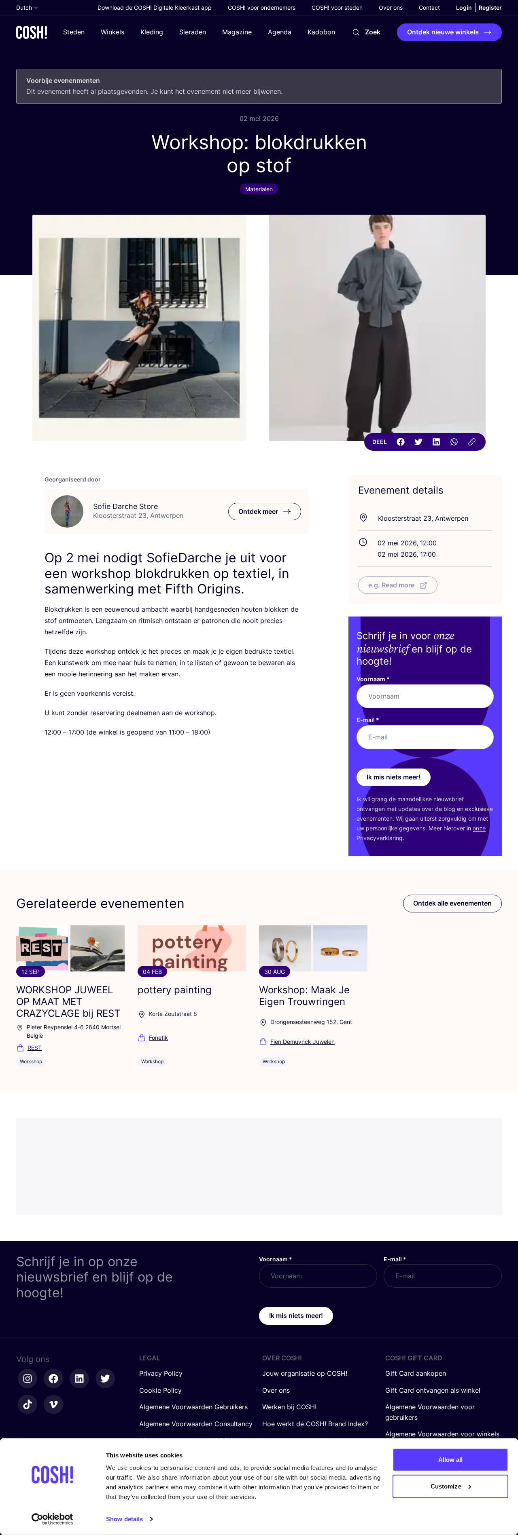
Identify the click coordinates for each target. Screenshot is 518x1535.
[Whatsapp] (454, 442)
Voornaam (373, 679)
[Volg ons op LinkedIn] (79, 1378)
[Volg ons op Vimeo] (53, 1404)
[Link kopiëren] (472, 442)
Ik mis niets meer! (393, 777)
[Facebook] (401, 442)
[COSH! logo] (31, 32)
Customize (446, 1485)
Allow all (450, 1459)
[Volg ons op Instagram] (27, 1378)
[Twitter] (418, 442)
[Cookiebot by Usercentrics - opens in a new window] (52, 1519)
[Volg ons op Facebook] (53, 1378)
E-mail (368, 719)
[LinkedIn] (436, 442)
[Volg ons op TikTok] (27, 1404)
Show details (124, 1519)
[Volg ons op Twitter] (105, 1378)
